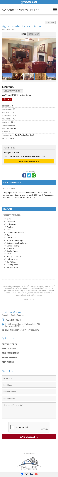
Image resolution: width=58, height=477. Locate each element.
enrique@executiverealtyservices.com (20, 330)
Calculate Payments (11, 91)
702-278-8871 (30, 2)
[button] (53, 40)
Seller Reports (9, 357)
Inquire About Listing (29, 161)
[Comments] (29, 418)
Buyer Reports (9, 344)
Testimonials (9, 362)
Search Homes (9, 348)
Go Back (50, 22)
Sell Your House (10, 353)
